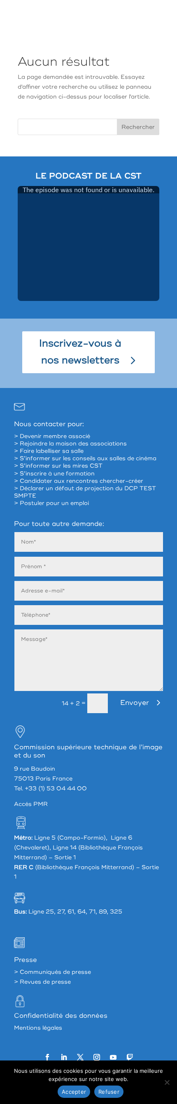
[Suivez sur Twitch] (129, 1057)
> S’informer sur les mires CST (58, 465)
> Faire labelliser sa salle (49, 451)
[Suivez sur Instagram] (96, 1057)
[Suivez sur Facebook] (47, 1057)
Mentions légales (38, 1027)
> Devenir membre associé (52, 436)
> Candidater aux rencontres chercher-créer (78, 480)
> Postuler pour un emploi (51, 503)
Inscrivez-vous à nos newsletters (80, 351)
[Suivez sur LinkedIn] (63, 1057)
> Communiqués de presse (52, 972)
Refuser (108, 1091)
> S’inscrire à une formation (54, 473)
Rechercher (138, 127)
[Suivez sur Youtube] (113, 1057)
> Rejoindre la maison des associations (70, 443)
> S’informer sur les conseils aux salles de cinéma (85, 458)
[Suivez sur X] (80, 1057)
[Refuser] (167, 1082)
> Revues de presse (42, 981)
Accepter (74, 1091)
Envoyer (134, 702)
